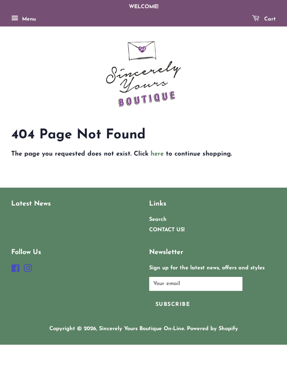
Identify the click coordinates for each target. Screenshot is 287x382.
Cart (269, 19)
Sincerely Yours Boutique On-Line (141, 329)
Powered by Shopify (212, 329)
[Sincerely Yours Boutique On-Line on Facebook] (15, 270)
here (157, 154)
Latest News (31, 204)
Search (158, 219)
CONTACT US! (167, 230)
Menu (28, 19)
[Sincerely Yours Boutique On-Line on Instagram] (28, 270)
